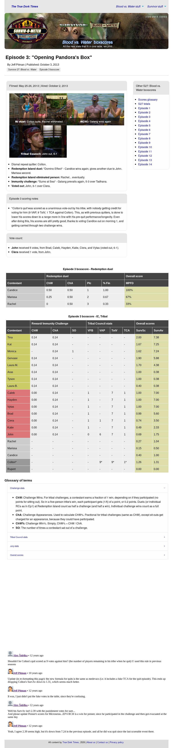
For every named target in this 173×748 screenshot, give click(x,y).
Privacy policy (117, 742)
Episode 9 (144, 142)
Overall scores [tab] (16, 554)
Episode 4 (144, 121)
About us (91, 742)
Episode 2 (144, 112)
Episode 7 (144, 134)
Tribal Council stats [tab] (19, 537)
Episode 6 (144, 130)
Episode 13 (145, 160)
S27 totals (144, 104)
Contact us (102, 742)
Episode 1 (144, 108)
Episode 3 (144, 117)
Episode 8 (144, 138)
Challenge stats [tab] (17, 488)
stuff (128, 6)
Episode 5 (144, 125)
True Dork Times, (71, 742)
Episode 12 (145, 156)
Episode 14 (145, 164)
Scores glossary (147, 99)
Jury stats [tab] (14, 546)
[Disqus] (87, 604)
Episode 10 (145, 147)
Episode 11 (145, 151)
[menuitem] (129, 6)
